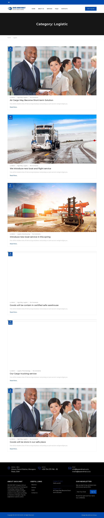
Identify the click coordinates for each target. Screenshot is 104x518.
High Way (20, 97)
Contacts (64, 8)
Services (49, 8)
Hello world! (57, 483)
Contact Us (34, 493)
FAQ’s (56, 8)
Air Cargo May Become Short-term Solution (31, 100)
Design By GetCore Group (89, 515)
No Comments (34, 97)
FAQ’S (33, 490)
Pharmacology (26, 371)
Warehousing (26, 234)
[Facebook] (8, 502)
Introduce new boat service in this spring (30, 237)
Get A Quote (90, 8)
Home (33, 8)
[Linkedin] (17, 502)
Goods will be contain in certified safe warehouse (34, 305)
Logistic (25, 97)
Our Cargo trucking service (23, 373)
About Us (41, 8)
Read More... (13, 107)
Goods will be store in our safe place (28, 442)
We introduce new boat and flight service (30, 168)
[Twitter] (11, 502)
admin (13, 97)
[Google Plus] (14, 502)
